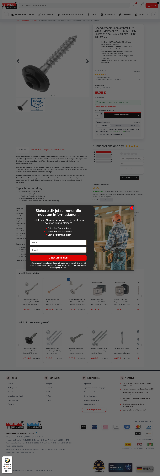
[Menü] (11, 457)
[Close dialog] (132, 208)
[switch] (7, 471)
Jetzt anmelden (58, 257)
